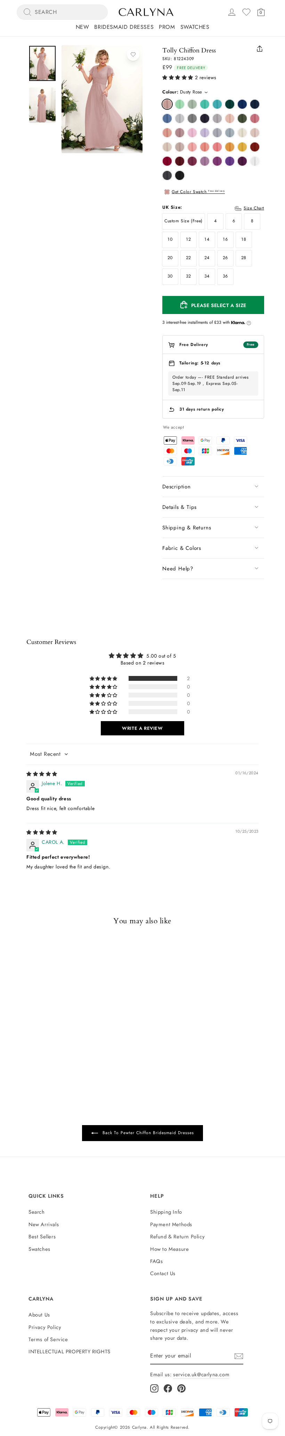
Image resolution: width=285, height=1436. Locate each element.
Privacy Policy (44, 1327)
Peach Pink (205, 147)
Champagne (167, 147)
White (255, 161)
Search (36, 1212)
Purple (217, 161)
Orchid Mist (205, 161)
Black (180, 175)
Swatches (195, 27)
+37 (70, 1035)
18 (243, 239)
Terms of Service (48, 1339)
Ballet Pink (192, 147)
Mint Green (180, 104)
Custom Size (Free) (183, 221)
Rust (255, 147)
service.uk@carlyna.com (201, 1374)
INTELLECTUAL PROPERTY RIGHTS (69, 1351)
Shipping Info (166, 1212)
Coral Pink (217, 147)
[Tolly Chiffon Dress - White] (53, 1035)
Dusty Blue (167, 118)
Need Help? (177, 568)
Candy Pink (192, 133)
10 (170, 239)
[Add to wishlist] (133, 54)
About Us (39, 1315)
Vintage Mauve (180, 133)
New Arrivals (43, 1224)
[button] (177, 77)
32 (188, 276)
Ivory (242, 133)
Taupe (180, 147)
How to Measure (169, 1249)
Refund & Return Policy (177, 1236)
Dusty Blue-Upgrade (230, 133)
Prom (167, 27)
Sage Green (192, 104)
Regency (230, 161)
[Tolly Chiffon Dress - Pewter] (26, 1035)
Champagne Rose (167, 133)
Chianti (192, 161)
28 (243, 258)
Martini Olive (242, 118)
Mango (230, 147)
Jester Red (167, 161)
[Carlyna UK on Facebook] (168, 1388)
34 (207, 276)
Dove (217, 118)
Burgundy (180, 161)
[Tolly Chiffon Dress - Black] (62, 1035)
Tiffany (205, 104)
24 (207, 258)
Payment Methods (171, 1224)
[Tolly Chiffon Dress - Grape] (44, 1035)
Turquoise (217, 104)
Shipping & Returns (186, 527)
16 (225, 239)
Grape (242, 161)
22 (188, 258)
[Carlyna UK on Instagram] (154, 1388)
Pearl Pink (230, 118)
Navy (255, 104)
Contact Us (163, 1273)
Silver (180, 118)
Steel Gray (192, 118)
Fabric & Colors (181, 548)
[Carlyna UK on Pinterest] (181, 1388)
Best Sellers (42, 1236)
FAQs (156, 1261)
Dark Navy (205, 118)
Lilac (205, 133)
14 (206, 239)
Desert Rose (255, 118)
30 (170, 276)
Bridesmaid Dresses (124, 27)
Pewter (167, 175)
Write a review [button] (142, 728)
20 (170, 258)
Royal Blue (242, 104)
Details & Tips (179, 507)
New (82, 27)
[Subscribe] (238, 1356)
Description (176, 486)
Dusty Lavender (217, 133)
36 (225, 276)
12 (188, 239)
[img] (41, 773)
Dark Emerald (230, 104)
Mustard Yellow (242, 147)
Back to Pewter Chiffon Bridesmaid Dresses (147, 1133)
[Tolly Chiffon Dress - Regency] (35, 1035)
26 (225, 258)
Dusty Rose (167, 104)
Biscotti (255, 133)
